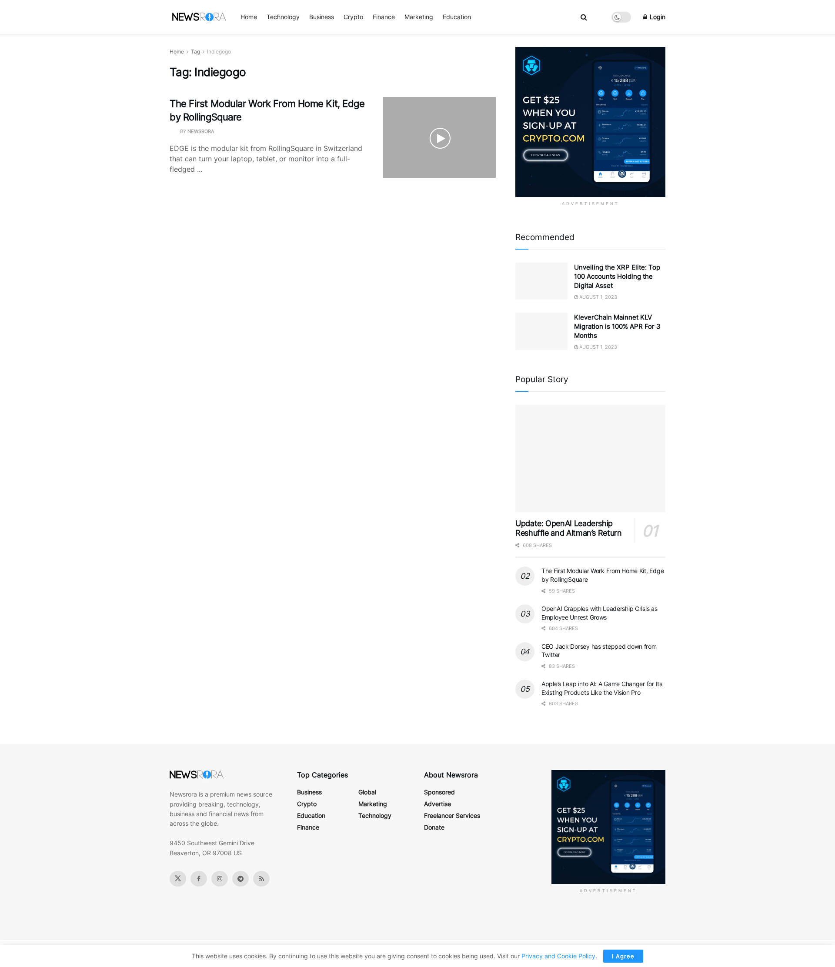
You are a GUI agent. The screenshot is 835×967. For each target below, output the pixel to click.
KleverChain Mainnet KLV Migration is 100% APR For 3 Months (617, 326)
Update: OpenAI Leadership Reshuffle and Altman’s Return (568, 528)
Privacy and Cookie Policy (558, 956)
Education (457, 16)
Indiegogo (219, 51)
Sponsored (439, 792)
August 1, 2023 (597, 297)
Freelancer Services (452, 815)
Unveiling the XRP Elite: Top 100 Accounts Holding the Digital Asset (617, 276)
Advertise (437, 803)
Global (367, 792)
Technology (283, 16)
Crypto (353, 16)
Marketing (418, 16)
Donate (434, 827)
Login (656, 16)
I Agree (623, 956)
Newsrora (200, 131)
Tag (195, 51)
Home (248, 16)
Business (321, 16)
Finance (384, 16)
